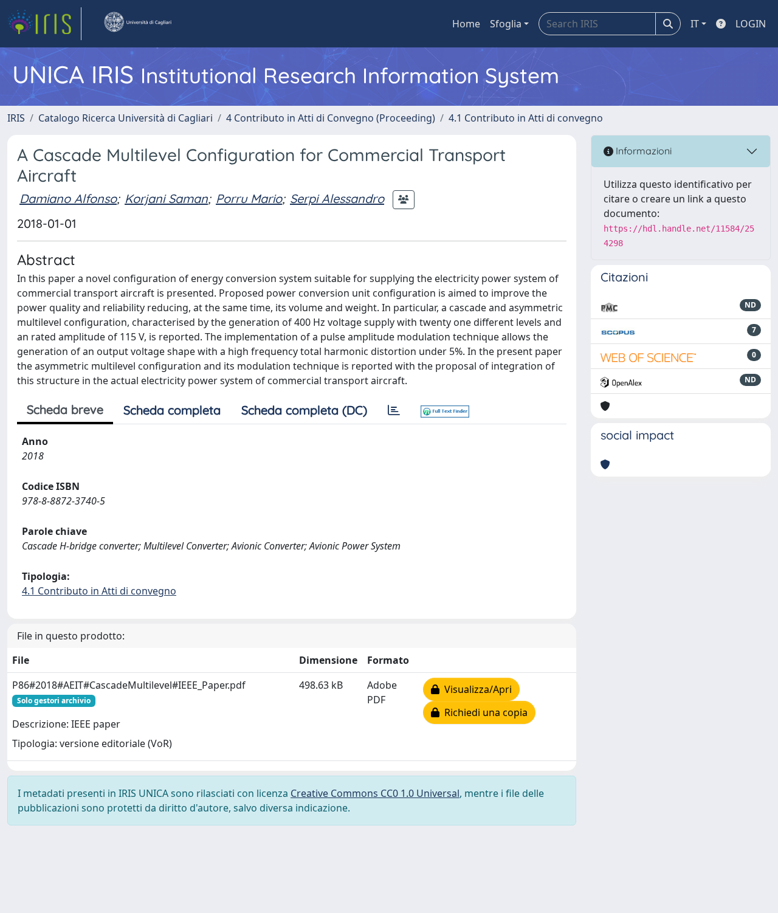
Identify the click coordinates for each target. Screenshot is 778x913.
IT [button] (694, 23)
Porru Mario (249, 198)
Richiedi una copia (483, 712)
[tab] (393, 410)
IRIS (16, 118)
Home (466, 23)
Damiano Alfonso (68, 198)
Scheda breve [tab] (65, 409)
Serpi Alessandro (337, 198)
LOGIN (750, 23)
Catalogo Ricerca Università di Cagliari (125, 118)
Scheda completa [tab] (172, 410)
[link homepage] (44, 23)
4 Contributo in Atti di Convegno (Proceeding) (330, 118)
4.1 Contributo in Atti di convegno (526, 118)
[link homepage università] (137, 23)
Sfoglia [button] (506, 23)
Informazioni (642, 151)
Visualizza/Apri (475, 689)
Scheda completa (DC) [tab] (304, 410)
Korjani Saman (166, 198)
